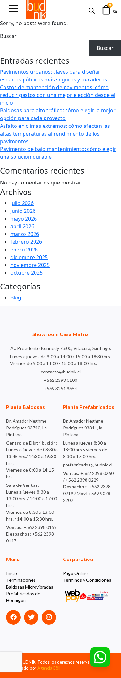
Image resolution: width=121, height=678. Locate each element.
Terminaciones (21, 580)
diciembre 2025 (29, 257)
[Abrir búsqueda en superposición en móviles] (91, 10)
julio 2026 (22, 203)
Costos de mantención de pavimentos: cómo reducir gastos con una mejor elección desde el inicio (57, 95)
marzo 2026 (24, 234)
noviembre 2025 (30, 264)
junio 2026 (22, 210)
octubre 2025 (26, 272)
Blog (15, 297)
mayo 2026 (23, 218)
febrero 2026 (26, 241)
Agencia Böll (48, 668)
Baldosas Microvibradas (29, 586)
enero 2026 (24, 249)
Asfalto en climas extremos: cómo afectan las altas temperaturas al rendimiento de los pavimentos (55, 133)
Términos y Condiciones (87, 580)
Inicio (11, 573)
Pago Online (75, 573)
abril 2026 (22, 226)
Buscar (8, 36)
